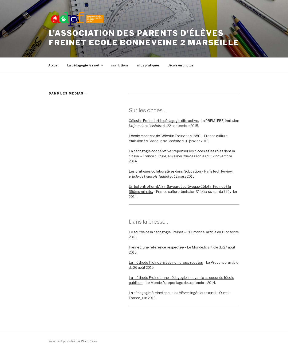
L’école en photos (180, 65)
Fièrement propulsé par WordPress (72, 341)
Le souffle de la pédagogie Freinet (156, 232)
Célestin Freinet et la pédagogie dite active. (164, 121)
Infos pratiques (148, 65)
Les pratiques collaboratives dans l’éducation (165, 171)
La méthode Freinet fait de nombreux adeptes (166, 263)
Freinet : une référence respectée (156, 247)
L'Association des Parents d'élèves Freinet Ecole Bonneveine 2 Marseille (144, 37)
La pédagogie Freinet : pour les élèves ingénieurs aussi (172, 293)
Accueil (53, 65)
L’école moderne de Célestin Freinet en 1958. (165, 136)
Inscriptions (119, 65)
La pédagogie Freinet (83, 65)
